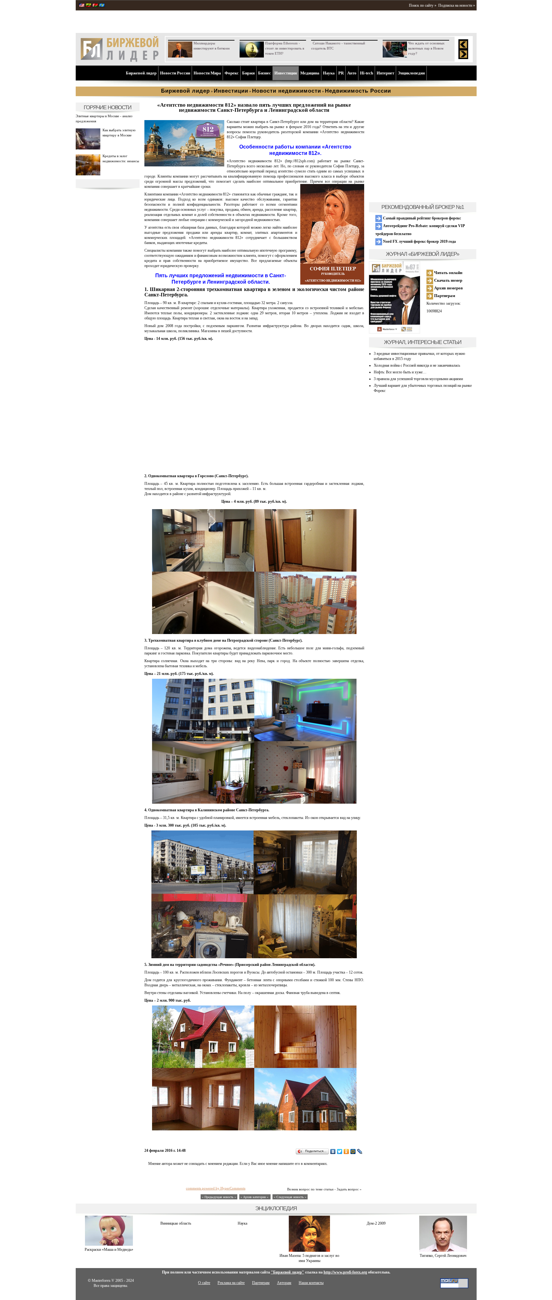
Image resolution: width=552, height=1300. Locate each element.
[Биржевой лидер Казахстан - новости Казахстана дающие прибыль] (102, 6)
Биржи (248, 73)
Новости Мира (207, 73)
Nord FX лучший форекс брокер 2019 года (419, 241)
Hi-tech (366, 73)
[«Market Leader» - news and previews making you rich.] (82, 6)
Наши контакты (311, 1283)
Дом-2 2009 (376, 1223)
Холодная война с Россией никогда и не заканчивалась (417, 365)
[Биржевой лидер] (119, 60)
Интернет (385, 73)
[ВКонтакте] (333, 1151)
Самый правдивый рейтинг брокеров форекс (421, 218)
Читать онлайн (447, 272)
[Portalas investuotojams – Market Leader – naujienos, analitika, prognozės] (88, 6)
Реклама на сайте (231, 1283)
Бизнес (264, 73)
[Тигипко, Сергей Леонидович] (443, 1250)
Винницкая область (175, 1223)
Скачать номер (447, 280)
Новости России (175, 73)
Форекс (232, 73)
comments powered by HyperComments (215, 1188)
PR (341, 73)
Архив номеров (448, 288)
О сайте (204, 1283)
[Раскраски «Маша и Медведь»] (109, 1244)
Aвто (351, 73)
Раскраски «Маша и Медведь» (109, 1249)
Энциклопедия (411, 73)
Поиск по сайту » (422, 5)
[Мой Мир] (353, 1151)
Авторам (284, 1283)
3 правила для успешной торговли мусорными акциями (418, 379)
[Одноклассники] (346, 1151)
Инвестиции (285, 73)
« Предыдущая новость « (219, 1197)
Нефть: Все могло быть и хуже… (400, 372)
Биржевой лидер (141, 73)
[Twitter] (339, 1151)
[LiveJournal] (359, 1151)
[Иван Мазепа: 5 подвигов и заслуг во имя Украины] (309, 1250)
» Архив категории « (255, 1197)
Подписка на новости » (456, 5)
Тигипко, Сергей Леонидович (443, 1255)
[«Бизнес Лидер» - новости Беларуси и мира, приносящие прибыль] (95, 6)
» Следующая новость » (290, 1197)
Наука (329, 73)
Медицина (309, 73)
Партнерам (444, 295)
